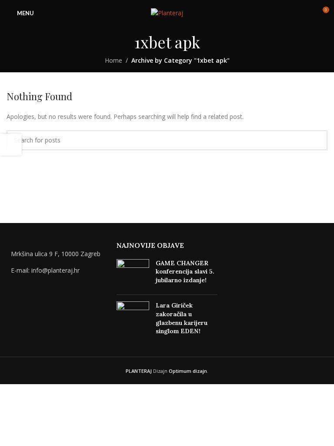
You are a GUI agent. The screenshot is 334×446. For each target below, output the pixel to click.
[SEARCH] (317, 140)
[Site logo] (167, 12)
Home (113, 60)
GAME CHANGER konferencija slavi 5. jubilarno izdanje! (185, 271)
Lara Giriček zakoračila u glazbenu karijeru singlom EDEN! (181, 318)
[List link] (57, 270)
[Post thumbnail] (133, 273)
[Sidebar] (11, 144)
